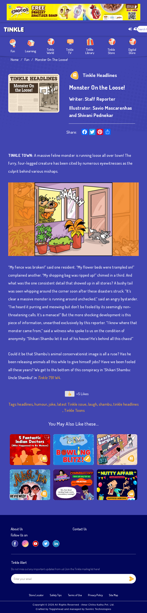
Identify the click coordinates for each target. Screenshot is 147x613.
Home (15, 59)
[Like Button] (69, 394)
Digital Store (132, 50)
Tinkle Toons (74, 410)
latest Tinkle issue (72, 404)
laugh (92, 404)
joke (52, 404)
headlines (25, 404)
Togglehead (56, 609)
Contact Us (80, 529)
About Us (17, 529)
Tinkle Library (89, 50)
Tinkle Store (111, 50)
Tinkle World (50, 50)
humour (40, 404)
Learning (30, 51)
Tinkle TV (70, 50)
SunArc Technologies (98, 609)
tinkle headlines (126, 404)
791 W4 (54, 377)
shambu (105, 404)
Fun (13, 51)
